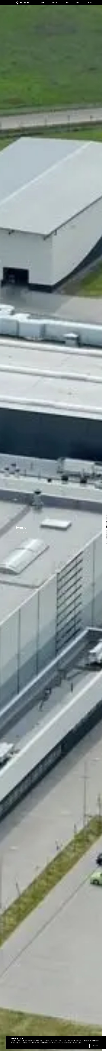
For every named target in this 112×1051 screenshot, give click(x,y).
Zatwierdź (95, 1045)
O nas (67, 2)
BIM (77, 2)
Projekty (54, 2)
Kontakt (89, 2)
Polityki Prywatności (76, 1042)
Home (42, 2)
